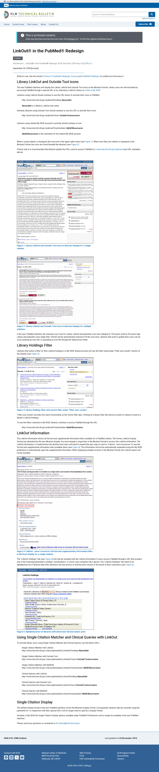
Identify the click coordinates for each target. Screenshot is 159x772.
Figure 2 (74, 144)
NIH (75, 765)
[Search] (151, 14)
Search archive (147, 18)
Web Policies (85, 753)
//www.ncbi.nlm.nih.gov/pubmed (109, 149)
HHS (80, 765)
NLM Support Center (126, 753)
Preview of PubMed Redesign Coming (60, 76)
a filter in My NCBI (92, 90)
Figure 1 (88, 141)
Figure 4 (76, 447)
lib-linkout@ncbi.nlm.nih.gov (68, 723)
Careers (120, 759)
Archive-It (72, 39)
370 (86, 63)
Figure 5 (129, 565)
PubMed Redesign (90, 76)
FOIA (82, 756)
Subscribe (144, 24)
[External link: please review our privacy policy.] (6, 757)
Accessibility (123, 756)
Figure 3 (35, 354)
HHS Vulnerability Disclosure (92, 759)
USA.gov (87, 765)
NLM (70, 765)
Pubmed (17, 58)
